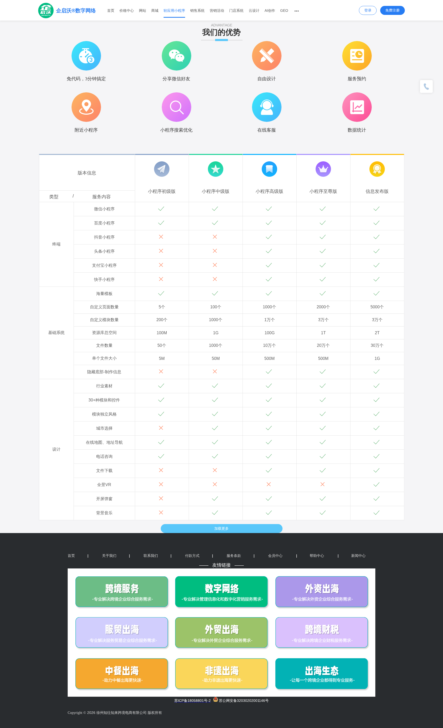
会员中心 (275, 556)
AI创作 (270, 10)
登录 (367, 10)
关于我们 (116, 556)
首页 (110, 10)
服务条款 (241, 556)
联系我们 (158, 556)
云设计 (254, 10)
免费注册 (392, 10)
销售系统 (197, 10)
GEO (284, 10)
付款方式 (199, 556)
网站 (142, 10)
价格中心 (126, 10)
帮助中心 (310, 556)
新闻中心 (352, 556)
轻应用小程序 (174, 10)
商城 (154, 10)
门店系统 (236, 10)
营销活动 (217, 10)
